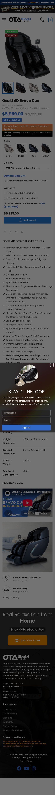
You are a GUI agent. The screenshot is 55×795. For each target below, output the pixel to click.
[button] (52, 364)
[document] (27, 397)
